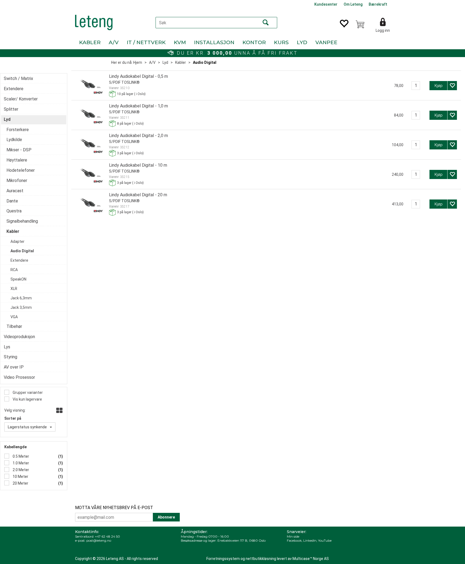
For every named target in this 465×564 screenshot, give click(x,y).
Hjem (137, 62)
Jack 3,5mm (21, 307)
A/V (114, 42)
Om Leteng (353, 4)
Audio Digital (204, 62)
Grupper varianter (27, 392)
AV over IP (14, 367)
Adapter (17, 241)
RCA (14, 270)
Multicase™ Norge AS (311, 558)
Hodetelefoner (20, 170)
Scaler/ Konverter (21, 98)
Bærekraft (378, 4)
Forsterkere (17, 129)
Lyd (302, 42)
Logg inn (383, 30)
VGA (14, 317)
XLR (13, 288)
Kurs (281, 42)
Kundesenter (325, 4)
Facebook (294, 540)
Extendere (13, 88)
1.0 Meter (20, 463)
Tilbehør (14, 326)
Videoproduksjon (19, 336)
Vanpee (326, 42)
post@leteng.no (98, 540)
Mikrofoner (16, 180)
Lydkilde (14, 139)
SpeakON (18, 279)
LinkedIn (309, 540)
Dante (12, 201)
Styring (10, 356)
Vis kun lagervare (27, 399)
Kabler (90, 42)
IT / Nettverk (146, 42)
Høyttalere (16, 160)
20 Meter (20, 483)
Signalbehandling (22, 221)
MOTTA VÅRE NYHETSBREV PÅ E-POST (114, 507)
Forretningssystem (223, 558)
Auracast (14, 190)
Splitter (11, 109)
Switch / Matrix (18, 78)
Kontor (254, 42)
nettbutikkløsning (261, 558)
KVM (180, 42)
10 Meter (20, 476)
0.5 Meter (20, 456)
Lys (7, 346)
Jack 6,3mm (21, 298)
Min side (293, 536)
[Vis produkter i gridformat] (59, 411)
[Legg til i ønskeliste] (452, 85)
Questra (14, 210)
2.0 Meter (20, 470)
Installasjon (214, 42)
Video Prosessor (19, 377)
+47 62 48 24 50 (107, 536)
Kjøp (438, 85)
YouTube (325, 540)
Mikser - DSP (18, 149)
